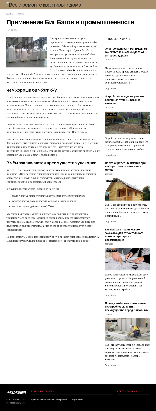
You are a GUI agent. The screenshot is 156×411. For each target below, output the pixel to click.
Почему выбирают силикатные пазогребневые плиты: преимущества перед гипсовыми (126, 307)
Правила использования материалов (49, 399)
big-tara (73, 70)
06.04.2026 (109, 314)
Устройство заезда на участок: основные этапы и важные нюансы (125, 100)
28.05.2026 (109, 60)
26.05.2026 (109, 108)
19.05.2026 (109, 174)
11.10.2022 (11, 30)
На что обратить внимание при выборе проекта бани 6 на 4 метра (125, 166)
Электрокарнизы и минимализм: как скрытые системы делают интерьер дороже (126, 52)
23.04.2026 (109, 244)
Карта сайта (77, 399)
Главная (10, 14)
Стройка (20, 14)
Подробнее (110, 88)
